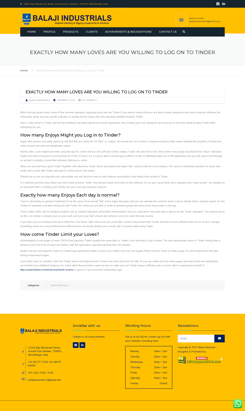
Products (70, 31)
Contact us (168, 31)
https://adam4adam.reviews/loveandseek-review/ (47, 269)
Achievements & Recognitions (128, 31)
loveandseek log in (60, 285)
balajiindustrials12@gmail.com (205, 21)
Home (31, 31)
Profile (49, 31)
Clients (92, 31)
